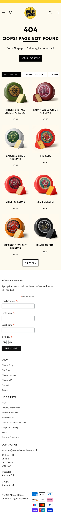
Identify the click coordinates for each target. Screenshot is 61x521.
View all (30, 263)
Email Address (10, 301)
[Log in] (49, 12)
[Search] (10, 12)
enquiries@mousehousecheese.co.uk (19, 450)
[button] (57, 12)
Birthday (7, 337)
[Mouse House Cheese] (30, 12)
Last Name (8, 325)
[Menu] (3, 12)
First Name (8, 313)
